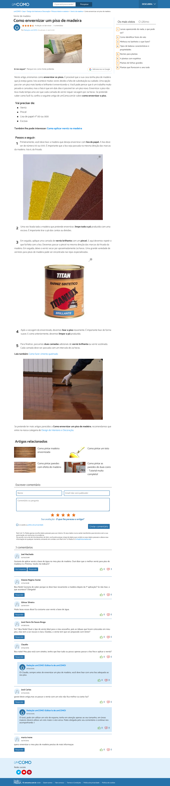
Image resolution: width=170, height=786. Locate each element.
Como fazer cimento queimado (43, 354)
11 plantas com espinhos (130, 58)
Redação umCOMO (30, 30)
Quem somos (47, 783)
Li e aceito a (31, 525)
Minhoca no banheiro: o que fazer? (135, 42)
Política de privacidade (91, 783)
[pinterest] (29, 772)
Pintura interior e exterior (60, 11)
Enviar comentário (99, 526)
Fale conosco (59, 783)
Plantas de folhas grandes (131, 63)
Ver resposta (20, 569)
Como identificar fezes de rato (133, 37)
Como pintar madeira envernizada (48, 450)
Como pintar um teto (98, 448)
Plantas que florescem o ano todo (135, 67)
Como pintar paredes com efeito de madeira (49, 465)
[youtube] (24, 772)
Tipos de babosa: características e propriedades (134, 47)
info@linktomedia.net (83, 539)
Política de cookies (108, 783)
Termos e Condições (74, 783)
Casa (23, 11)
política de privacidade (35, 525)
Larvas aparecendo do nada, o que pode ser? (137, 31)
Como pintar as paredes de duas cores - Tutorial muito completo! (99, 469)
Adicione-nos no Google (101, 69)
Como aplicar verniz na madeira (64, 128)
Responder (33, 569)
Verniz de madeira (76, 11)
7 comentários (58, 26)
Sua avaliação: (48, 519)
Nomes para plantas (129, 54)
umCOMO (17, 11)
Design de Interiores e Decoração (38, 11)
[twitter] (18, 772)
